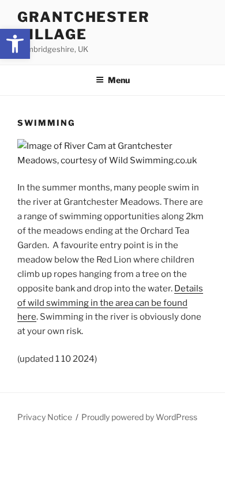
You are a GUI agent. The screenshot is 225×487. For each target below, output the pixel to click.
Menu (119, 80)
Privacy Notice (44, 417)
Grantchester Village (83, 26)
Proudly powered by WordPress (139, 417)
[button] (15, 44)
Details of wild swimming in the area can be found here (110, 303)
